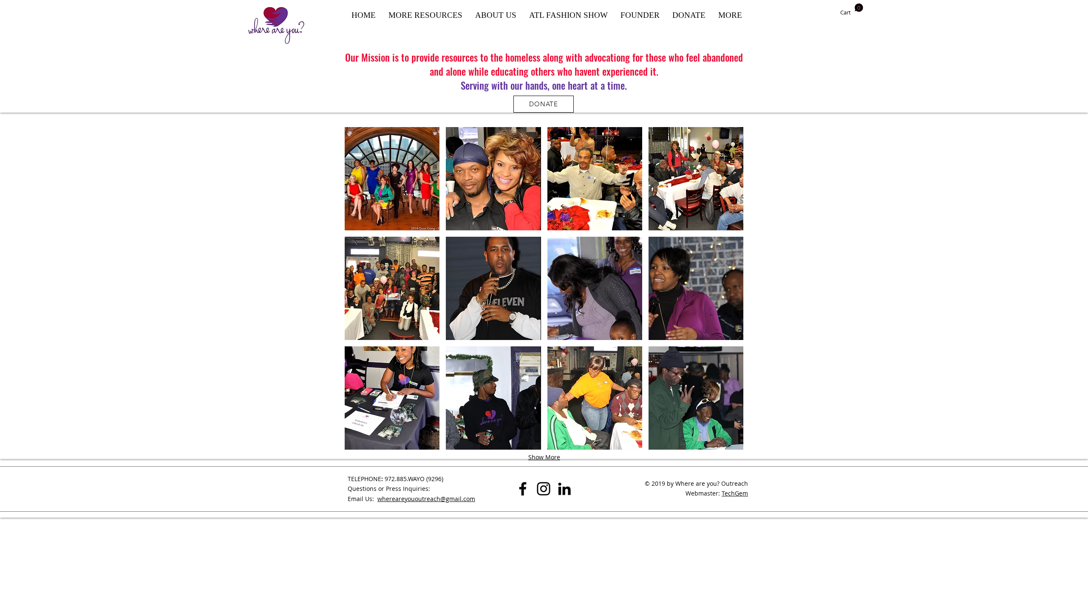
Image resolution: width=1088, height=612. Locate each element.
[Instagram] (543, 489)
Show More (544, 457)
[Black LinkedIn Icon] (564, 489)
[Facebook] (523, 489)
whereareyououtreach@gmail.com (426, 499)
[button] (851, 9)
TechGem (735, 493)
